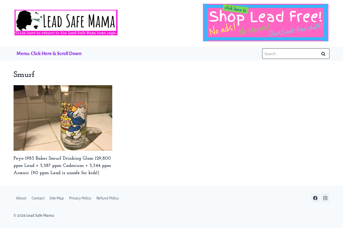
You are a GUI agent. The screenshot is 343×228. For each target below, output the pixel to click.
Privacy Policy (80, 198)
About (21, 198)
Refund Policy (107, 198)
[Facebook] (315, 198)
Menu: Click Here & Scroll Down (49, 53)
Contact (38, 198)
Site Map (56, 198)
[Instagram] (325, 198)
